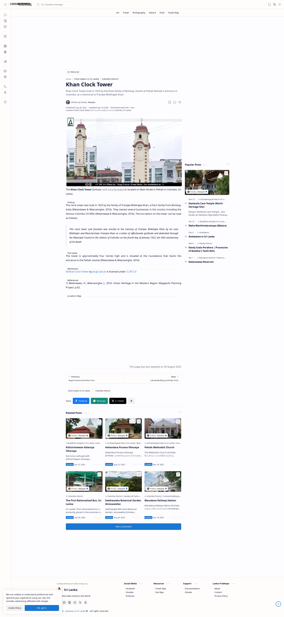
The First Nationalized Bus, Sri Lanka (83, 502)
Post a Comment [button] (124, 526)
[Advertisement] (145, 41)
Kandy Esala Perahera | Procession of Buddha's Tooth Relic (208, 249)
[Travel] (126, 13)
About (217, 588)
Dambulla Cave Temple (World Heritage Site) (206, 205)
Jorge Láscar (99, 271)
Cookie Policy (14, 607)
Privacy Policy (221, 596)
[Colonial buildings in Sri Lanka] (176, 496)
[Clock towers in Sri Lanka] (79, 390)
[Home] (5, 15)
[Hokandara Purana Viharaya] (123, 428)
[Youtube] (64, 602)
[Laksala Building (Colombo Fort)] (152, 378)
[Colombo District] (102, 390)
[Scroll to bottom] (278, 604)
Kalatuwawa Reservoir (201, 261)
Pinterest (130, 596)
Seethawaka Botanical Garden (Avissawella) (123, 502)
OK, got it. (42, 607)
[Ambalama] (204, 232)
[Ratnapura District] (207, 257)
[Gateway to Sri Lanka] (20, 4)
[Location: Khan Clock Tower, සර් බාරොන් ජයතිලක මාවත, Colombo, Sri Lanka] (98, 110)
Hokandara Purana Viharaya (122, 447)
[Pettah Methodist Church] (163, 428)
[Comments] (132, 421)
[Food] (162, 13)
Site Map (159, 592)
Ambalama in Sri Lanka (201, 236)
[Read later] (169, 102)
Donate (188, 592)
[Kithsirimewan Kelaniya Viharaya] (84, 428)
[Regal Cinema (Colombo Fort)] (95, 378)
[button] (5, 4)
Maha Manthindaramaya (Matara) (208, 225)
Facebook (130, 588)
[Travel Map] (173, 13)
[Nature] (152, 13)
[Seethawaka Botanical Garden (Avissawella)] (123, 481)
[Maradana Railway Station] (163, 481)
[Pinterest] (69, 602)
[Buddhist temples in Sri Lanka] (81, 443)
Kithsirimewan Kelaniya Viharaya (80, 449)
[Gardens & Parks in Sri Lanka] (136, 496)
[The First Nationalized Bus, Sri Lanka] (84, 481)
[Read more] (98, 464)
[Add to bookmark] (99, 421)
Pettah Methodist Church (159, 447)
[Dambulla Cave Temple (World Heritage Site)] (207, 182)
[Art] (117, 13)
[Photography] (139, 13)
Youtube (129, 592)
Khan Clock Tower (78, 271)
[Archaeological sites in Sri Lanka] (121, 443)
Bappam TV (233, 611)
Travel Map (160, 588)
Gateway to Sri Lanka (75, 611)
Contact (218, 592)
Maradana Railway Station (160, 500)
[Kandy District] (206, 243)
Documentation (192, 588)
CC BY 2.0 (131, 271)
